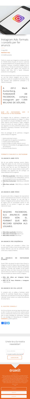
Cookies (15, 385)
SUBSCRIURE (15, 357)
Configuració (14, 388)
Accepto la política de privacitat (15, 354)
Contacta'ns (4, 318)
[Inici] (15, 370)
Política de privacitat (15, 384)
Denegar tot (14, 392)
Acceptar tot (14, 396)
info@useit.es (15, 374)
